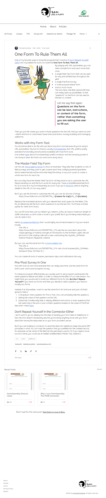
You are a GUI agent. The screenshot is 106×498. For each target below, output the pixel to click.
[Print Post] (36, 351)
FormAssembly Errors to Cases (17, 395)
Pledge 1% (71, 34)
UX (17, 339)
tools (23, 339)
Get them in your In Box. (54, 412)
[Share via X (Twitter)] (21, 351)
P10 (28, 34)
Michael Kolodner (79, 493)
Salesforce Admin (54, 34)
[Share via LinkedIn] (26, 351)
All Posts (8, 34)
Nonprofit (38, 34)
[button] (99, 34)
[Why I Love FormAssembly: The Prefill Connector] (53, 381)
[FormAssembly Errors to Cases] (19, 381)
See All (99, 369)
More (82, 34)
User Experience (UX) (44, 344)
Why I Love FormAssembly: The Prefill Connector (53, 395)
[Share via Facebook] (16, 351)
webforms (31, 339)
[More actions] (90, 48)
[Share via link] (31, 351)
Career (19, 34)
